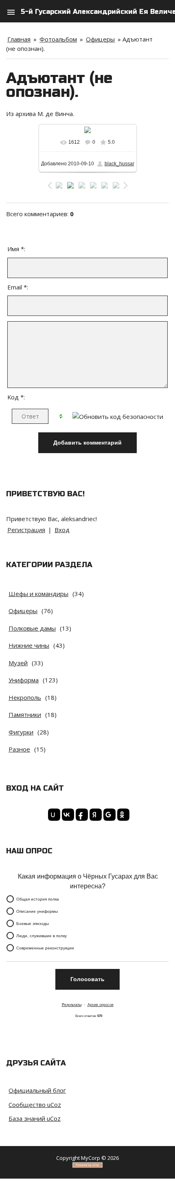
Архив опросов (101, 1005)
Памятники (25, 714)
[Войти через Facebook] (80, 815)
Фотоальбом (58, 39)
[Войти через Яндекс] (94, 815)
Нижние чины (29, 645)
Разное (19, 749)
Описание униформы (37, 911)
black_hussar (119, 164)
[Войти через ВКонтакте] (67, 815)
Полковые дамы (32, 628)
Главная (19, 39)
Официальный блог (37, 1090)
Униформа (24, 680)
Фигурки (21, 732)
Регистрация (26, 530)
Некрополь (25, 697)
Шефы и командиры (38, 594)
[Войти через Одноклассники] (122, 815)
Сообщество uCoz (35, 1104)
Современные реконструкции (45, 947)
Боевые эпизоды (32, 923)
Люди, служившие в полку (41, 935)
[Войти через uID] (53, 815)
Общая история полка (37, 898)
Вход (62, 530)
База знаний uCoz (35, 1118)
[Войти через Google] (108, 815)
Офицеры (100, 39)
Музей (18, 663)
